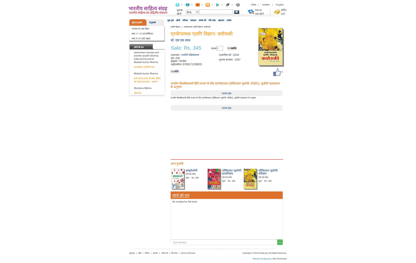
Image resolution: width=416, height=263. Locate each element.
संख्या (213, 48)
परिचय (185, 20)
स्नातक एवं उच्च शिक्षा (140, 28)
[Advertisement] (227, 133)
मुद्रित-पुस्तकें (137, 22)
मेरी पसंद (212, 20)
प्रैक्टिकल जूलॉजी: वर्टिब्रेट (268, 172)
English (280, 4)
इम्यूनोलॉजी (191, 170)
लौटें (176, 71)
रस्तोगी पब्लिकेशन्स (190, 55)
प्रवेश (229, 20)
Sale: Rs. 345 (186, 48)
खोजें (178, 20)
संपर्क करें (202, 20)
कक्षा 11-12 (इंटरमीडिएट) (142, 33)
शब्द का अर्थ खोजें (259, 12)
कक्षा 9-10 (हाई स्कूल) (141, 38)
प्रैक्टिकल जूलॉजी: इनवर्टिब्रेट (232, 172)
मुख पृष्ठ (170, 20)
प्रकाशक (266, 4)
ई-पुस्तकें (153, 22)
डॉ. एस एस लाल (180, 40)
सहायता (221, 20)
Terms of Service (188, 253)
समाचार (193, 20)
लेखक (253, 4)
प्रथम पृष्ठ (226, 93)
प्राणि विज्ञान (175, 26)
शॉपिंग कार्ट (283, 12)
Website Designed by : (263, 259)
